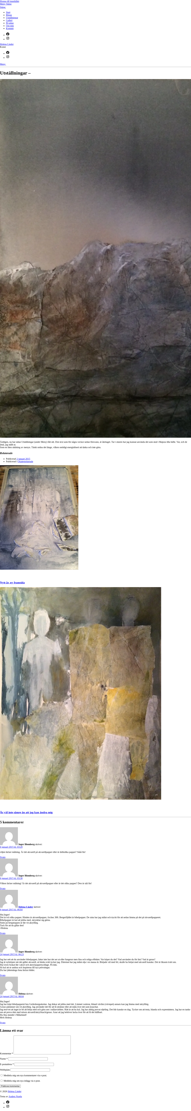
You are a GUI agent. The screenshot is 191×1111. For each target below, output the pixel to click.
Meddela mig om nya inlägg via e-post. (22, 1081)
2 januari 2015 (23, 459)
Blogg (9, 15)
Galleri (9, 20)
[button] (95, 4)
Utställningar (12, 17)
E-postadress (7, 1064)
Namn (4, 1058)
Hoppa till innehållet (9, 1)
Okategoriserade (25, 461)
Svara (2, 857)
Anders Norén (15, 1096)
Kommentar (6, 1053)
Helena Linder (7, 44)
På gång (10, 23)
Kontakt (10, 28)
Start (8, 12)
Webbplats (5, 1069)
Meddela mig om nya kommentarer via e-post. (25, 1075)
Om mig (10, 25)
